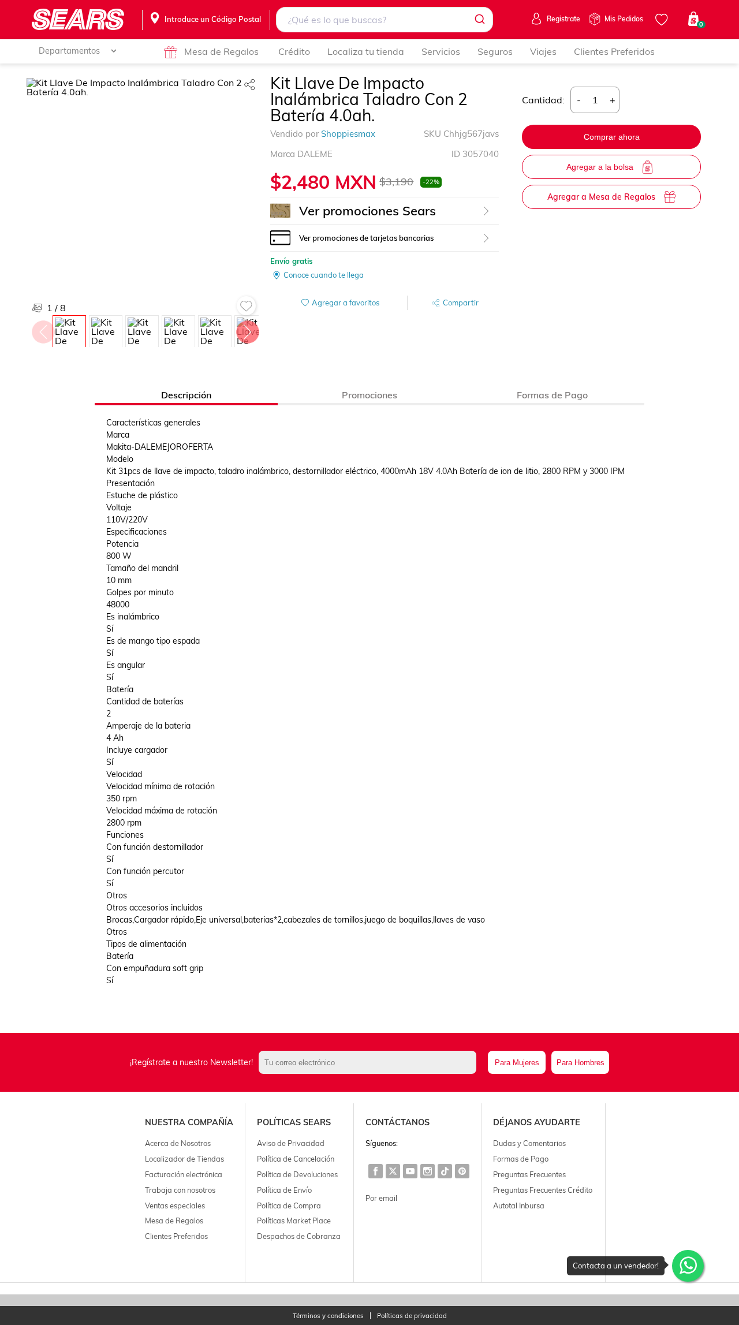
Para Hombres (580, 1062)
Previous (42, 329)
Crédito (294, 51)
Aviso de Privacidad (290, 1143)
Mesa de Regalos (221, 51)
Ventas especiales (175, 1205)
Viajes (543, 51)
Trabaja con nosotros (180, 1190)
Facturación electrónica (183, 1174)
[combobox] (385, 19)
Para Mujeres (517, 1062)
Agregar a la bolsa (599, 166)
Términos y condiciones (328, 1316)
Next (247, 329)
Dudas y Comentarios (529, 1143)
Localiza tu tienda (365, 51)
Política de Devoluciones (297, 1174)
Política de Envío (284, 1190)
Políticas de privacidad (412, 1316)
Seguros (495, 51)
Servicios (440, 51)
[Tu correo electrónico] (370, 1062)
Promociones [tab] (369, 395)
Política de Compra (289, 1205)
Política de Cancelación (295, 1158)
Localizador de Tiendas (184, 1158)
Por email (381, 1198)
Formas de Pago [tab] (552, 395)
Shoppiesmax (348, 133)
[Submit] (478, 20)
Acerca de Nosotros (178, 1143)
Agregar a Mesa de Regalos (601, 197)
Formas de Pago (520, 1158)
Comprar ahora (612, 136)
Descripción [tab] (186, 395)
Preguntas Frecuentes (529, 1174)
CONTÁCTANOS (397, 1122)
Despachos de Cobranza (299, 1236)
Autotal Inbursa (518, 1205)
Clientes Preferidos (614, 51)
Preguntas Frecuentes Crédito (542, 1190)
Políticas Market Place (294, 1220)
